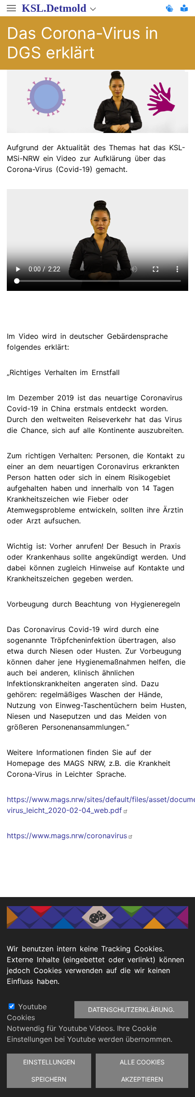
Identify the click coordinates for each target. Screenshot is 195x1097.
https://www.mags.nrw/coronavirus (67, 835)
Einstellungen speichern (49, 1070)
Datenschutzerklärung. (131, 1009)
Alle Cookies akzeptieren (142, 1070)
